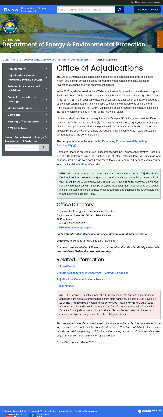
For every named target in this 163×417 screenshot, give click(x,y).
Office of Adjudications (81, 60)
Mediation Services (20, 108)
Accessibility (19, 411)
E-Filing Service (134, 181)
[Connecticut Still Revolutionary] (149, 411)
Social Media (65, 411)
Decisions (14, 115)
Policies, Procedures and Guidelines (24, 88)
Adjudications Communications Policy (80, 279)
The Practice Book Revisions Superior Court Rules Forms (100, 302)
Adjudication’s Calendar (85, 164)
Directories (50, 411)
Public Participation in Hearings (22, 99)
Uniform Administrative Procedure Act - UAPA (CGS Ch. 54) (92, 272)
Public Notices (65, 286)
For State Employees (85, 411)
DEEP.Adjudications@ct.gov (74, 227)
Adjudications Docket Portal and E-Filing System (25, 77)
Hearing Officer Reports (23, 121)
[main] (81, 210)
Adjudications (17, 69)
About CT (37, 411)
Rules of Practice (67, 266)
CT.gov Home (9, 60)
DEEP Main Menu (18, 128)
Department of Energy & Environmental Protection (43, 60)
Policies (6, 411)
